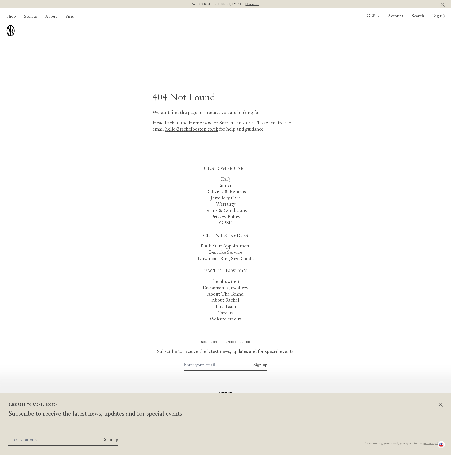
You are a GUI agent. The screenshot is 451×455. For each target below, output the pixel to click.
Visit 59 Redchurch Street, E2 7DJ (225, 4)
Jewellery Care (225, 198)
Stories (30, 17)
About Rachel (225, 300)
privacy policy (432, 443)
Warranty (225, 204)
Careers (225, 313)
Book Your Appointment (225, 246)
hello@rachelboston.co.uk (191, 129)
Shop (11, 17)
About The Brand (225, 294)
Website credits (225, 319)
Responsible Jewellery (225, 288)
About (51, 17)
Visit (69, 17)
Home (195, 123)
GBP (371, 16)
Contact (225, 185)
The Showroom (225, 281)
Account (395, 16)
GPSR (225, 223)
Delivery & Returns (225, 192)
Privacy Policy (225, 217)
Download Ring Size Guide (226, 259)
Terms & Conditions (225, 210)
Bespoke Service (225, 252)
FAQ (225, 179)
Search (226, 123)
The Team (225, 306)
